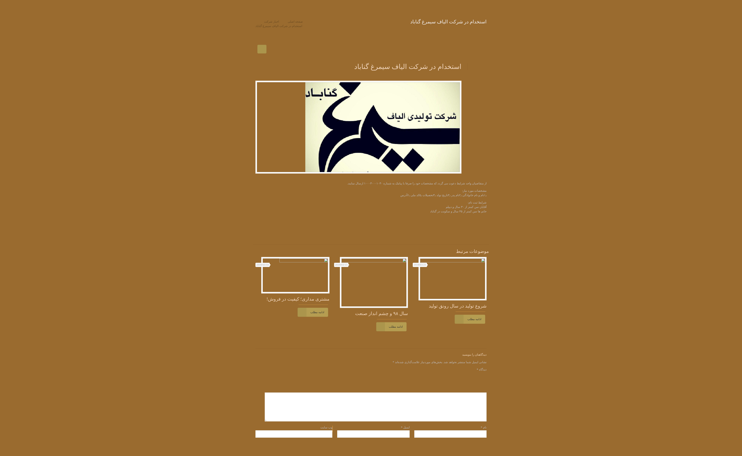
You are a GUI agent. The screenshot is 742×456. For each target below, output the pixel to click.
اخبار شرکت (271, 21)
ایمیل (405, 427)
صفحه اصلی (295, 21)
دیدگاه (482, 369)
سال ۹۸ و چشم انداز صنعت (381, 313)
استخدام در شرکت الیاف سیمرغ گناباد (278, 26)
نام (484, 427)
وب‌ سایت (326, 427)
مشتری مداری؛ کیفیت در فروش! (297, 299)
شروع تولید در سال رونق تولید (458, 306)
